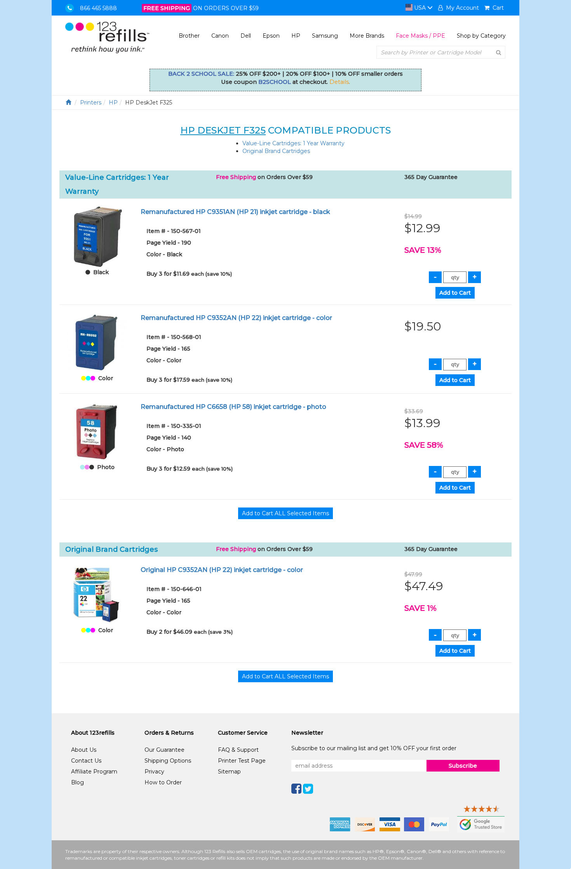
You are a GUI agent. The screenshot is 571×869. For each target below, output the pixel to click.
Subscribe (463, 765)
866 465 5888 (98, 8)
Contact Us (86, 760)
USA (420, 7)
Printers (90, 102)
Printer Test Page (242, 760)
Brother (189, 35)
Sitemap (229, 771)
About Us (83, 749)
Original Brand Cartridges (276, 151)
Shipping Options (167, 760)
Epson (271, 35)
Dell (245, 35)
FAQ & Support (238, 749)
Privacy (154, 771)
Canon (220, 35)
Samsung (325, 35)
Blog (77, 782)
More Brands (367, 35)
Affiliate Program (94, 771)
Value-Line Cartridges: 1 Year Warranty (293, 143)
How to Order (163, 782)
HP (295, 35)
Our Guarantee (164, 749)
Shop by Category (481, 35)
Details (339, 81)
